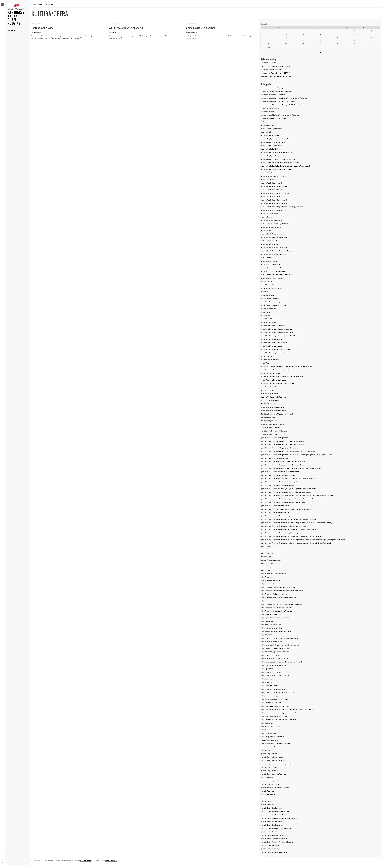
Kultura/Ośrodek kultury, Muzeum (271, 339)
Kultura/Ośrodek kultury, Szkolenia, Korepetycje (276, 353)
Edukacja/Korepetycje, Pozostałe (271, 129)
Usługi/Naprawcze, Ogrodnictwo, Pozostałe (275, 652)
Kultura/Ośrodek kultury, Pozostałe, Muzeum (275, 349)
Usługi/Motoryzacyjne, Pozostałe (271, 625)
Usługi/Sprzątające (267, 723)
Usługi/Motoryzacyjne (268, 621)
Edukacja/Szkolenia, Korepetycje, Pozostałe (275, 224)
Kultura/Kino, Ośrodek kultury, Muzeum (273, 302)
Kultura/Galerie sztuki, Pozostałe (271, 288)
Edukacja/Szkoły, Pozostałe (270, 241)
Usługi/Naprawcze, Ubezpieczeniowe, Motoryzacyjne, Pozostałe (282, 662)
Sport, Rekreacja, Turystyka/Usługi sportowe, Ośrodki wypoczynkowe (283, 533)
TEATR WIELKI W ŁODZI (42, 27)
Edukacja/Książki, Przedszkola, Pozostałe (274, 142)
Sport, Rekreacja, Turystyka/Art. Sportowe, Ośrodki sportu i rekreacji (283, 441)
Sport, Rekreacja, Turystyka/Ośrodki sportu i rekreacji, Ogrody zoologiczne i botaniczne (289, 478)
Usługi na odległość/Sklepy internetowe (273, 574)
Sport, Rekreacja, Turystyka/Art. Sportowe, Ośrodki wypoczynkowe (282, 444)
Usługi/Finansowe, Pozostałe (270, 580)
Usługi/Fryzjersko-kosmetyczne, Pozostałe (275, 618)
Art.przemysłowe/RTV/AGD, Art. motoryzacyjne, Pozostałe (280, 115)
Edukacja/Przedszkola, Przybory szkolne (274, 186)
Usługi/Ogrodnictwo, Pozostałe (271, 672)
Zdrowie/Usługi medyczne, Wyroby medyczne (275, 743)
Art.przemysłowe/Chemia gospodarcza (273, 95)
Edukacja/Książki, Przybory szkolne (272, 146)
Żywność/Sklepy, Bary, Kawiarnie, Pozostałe (275, 811)
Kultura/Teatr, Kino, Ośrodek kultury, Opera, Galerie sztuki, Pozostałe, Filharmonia (287, 366)
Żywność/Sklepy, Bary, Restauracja (272, 825)
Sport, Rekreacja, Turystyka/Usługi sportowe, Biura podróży (280, 516)
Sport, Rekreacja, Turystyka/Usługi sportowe (275, 512)
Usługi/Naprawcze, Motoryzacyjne (272, 642)
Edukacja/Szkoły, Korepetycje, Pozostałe (274, 237)
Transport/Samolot (267, 563)
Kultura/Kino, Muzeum (268, 295)
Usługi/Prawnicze (266, 682)
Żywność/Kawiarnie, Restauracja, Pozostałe (275, 788)
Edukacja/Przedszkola (268, 180)
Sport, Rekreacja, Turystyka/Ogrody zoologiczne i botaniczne (280, 472)
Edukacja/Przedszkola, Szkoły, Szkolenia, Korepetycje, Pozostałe (282, 207)
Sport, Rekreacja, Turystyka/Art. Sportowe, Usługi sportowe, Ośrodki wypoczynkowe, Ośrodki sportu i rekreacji (296, 455)
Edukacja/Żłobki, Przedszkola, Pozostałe (274, 268)
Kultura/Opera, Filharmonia (269, 319)
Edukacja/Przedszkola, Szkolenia (271, 190)
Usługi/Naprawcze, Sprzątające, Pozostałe (274, 658)
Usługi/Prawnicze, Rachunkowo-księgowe (274, 689)
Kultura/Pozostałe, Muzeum (270, 360)
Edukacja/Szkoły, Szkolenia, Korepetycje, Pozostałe (277, 251)
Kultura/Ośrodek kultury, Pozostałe (272, 346)
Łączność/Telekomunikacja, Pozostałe (273, 397)
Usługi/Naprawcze (266, 635)
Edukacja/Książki (266, 132)
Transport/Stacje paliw (268, 567)
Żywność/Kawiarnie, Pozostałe (271, 781)
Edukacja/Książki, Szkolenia (269, 149)
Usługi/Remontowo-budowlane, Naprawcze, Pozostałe (278, 713)
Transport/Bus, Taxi (267, 553)
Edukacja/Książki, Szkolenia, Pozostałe (273, 156)
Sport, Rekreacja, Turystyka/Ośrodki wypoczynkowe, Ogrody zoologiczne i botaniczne (288, 489)
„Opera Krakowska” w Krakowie (126, 27)
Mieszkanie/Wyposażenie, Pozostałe (273, 424)
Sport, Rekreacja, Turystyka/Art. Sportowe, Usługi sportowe (280, 448)
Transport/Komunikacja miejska (271, 560)
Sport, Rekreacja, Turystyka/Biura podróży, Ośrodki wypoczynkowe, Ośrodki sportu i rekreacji (291, 468)
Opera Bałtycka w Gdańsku (201, 27)
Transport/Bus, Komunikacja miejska (272, 550)
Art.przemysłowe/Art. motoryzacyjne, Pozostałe (276, 91)
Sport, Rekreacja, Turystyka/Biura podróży (274, 458)
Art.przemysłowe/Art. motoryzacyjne (273, 88)
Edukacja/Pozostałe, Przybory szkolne (273, 176)
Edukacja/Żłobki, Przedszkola (270, 264)
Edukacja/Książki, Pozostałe (270, 135)
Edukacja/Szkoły (266, 230)
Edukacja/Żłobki (266, 258)
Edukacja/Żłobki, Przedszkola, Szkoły (273, 271)
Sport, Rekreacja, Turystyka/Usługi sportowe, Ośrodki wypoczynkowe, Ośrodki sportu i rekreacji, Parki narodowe (297, 543)
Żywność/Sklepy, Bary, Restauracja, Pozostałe (276, 828)
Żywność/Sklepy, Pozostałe (270, 845)
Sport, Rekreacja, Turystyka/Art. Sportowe (274, 438)
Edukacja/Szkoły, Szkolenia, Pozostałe (273, 254)
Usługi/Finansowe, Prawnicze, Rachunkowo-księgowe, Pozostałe (282, 591)
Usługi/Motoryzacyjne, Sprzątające (272, 628)
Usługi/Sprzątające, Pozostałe (270, 726)
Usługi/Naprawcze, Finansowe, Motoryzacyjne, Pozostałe (279, 638)
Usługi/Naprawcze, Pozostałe (270, 655)
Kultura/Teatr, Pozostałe (268, 387)
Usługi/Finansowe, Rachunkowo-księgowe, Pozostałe (278, 597)
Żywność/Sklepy (266, 801)
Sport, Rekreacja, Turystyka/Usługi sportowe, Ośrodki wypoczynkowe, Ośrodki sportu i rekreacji (292, 536)
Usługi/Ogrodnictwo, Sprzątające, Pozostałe (275, 675)
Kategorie (11, 30)
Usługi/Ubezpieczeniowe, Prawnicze (272, 737)
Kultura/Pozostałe (266, 356)
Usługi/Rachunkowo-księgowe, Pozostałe (274, 699)
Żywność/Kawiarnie (267, 777)
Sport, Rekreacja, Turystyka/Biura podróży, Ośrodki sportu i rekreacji (283, 461)
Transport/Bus (265, 546)
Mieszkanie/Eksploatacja (269, 404)
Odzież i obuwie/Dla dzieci (269, 434)
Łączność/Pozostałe (267, 390)
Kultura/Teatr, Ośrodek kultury (270, 373)
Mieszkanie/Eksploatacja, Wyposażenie (273, 411)
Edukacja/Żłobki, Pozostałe (269, 261)
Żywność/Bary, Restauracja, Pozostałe (273, 774)
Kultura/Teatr (265, 363)
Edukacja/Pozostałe (267, 173)
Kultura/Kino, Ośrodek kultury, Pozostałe (274, 305)
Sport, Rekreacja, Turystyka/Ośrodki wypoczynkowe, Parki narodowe (283, 502)
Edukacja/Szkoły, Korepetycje (270, 234)
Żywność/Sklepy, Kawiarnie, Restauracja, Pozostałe (277, 842)
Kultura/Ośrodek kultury (268, 322)
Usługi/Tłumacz (266, 730)
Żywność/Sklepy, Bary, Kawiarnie (271, 808)
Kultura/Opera (36, 23)
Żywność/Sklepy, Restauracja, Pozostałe (274, 852)
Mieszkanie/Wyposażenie (269, 421)
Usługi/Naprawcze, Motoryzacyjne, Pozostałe (275, 648)
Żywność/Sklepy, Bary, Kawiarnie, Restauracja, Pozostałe (279, 818)
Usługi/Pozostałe (266, 679)
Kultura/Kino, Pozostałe (268, 309)
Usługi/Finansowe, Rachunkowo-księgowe (274, 594)
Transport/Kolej (266, 557)
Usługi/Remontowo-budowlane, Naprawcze (275, 706)
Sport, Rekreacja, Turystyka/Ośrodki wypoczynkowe (277, 485)
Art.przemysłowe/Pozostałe (270, 108)
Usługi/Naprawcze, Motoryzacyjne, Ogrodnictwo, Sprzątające (280, 645)
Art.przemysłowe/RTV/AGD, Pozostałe (273, 118)
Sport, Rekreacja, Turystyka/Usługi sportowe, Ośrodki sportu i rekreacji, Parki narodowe (289, 529)
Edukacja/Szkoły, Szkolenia (269, 244)
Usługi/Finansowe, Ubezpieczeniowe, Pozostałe (276, 608)
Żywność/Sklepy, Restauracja (270, 849)
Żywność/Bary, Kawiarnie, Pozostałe (272, 757)
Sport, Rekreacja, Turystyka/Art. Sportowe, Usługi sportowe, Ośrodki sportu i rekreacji (288, 451)
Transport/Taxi (265, 570)
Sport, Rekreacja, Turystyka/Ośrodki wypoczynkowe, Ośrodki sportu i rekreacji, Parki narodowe (291, 499)
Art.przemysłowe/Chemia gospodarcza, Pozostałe (277, 101)
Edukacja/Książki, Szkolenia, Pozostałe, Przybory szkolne (279, 159)
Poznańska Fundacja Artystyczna (271, 70)
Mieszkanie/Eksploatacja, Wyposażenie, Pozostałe (277, 414)
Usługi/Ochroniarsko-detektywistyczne (273, 665)
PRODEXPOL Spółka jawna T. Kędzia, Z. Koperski (276, 76)
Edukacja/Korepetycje (268, 125)
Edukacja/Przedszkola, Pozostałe (271, 183)
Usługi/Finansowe (266, 577)
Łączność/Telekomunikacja (269, 394)
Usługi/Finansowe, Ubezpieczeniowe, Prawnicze (276, 611)
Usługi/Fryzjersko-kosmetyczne (271, 614)
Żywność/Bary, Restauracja (269, 771)
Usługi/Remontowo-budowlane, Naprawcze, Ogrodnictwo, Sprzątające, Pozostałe (287, 709)
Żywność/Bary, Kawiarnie (269, 754)
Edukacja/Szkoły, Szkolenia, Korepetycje (274, 247)
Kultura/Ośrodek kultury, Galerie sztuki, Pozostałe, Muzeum (280, 336)
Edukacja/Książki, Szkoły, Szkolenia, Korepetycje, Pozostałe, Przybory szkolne (286, 166)
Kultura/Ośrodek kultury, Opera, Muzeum (274, 343)
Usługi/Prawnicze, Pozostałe (270, 686)
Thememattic (111, 861)
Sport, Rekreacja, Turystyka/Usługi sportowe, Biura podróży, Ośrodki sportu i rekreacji (288, 519)
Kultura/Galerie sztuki (267, 285)
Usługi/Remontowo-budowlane (271, 703)
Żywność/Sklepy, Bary (268, 805)
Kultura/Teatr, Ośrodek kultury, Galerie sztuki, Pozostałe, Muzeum (282, 377)
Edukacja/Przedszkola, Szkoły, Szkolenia (274, 203)
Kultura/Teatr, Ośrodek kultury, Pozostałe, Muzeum (277, 383)
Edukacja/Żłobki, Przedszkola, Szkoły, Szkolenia (276, 275)
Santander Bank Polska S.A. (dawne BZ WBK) (275, 73)
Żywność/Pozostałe (267, 791)
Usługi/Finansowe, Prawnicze (270, 584)
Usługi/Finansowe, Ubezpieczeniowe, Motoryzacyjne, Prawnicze (281, 604)
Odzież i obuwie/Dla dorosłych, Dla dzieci (274, 431)
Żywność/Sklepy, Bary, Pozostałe (271, 822)
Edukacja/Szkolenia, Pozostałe (271, 227)
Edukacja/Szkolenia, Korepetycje (271, 220)
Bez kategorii (265, 122)
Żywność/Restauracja (268, 794)
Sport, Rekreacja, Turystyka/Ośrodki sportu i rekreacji (278, 475)
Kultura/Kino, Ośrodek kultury (270, 298)
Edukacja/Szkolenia (267, 217)
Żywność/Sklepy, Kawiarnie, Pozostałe (273, 835)
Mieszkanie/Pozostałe (268, 417)
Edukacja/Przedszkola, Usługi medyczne (274, 210)
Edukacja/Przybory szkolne (269, 214)
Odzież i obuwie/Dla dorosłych (270, 428)
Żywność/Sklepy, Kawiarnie (269, 832)
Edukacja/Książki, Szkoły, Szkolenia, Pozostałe (276, 169)
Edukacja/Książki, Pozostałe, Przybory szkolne (276, 139)
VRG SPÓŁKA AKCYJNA (268, 63)
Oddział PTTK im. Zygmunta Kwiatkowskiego (275, 66)
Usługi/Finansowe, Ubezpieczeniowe (272, 601)
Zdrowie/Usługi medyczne (269, 740)
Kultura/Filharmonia (267, 281)
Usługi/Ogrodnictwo (267, 669)
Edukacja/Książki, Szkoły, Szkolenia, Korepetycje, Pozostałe (280, 163)
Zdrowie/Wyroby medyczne (270, 747)
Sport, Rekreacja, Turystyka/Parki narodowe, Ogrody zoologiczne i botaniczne (286, 509)
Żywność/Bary (265, 750)
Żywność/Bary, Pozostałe (269, 767)
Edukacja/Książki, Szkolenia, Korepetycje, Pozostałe (277, 152)
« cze (319, 52)
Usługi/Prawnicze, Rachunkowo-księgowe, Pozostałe (278, 692)
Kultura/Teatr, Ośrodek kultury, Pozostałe (274, 380)
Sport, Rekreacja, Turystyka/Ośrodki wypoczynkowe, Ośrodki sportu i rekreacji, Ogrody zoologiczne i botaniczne (297, 495)
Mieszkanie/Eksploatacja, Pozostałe (272, 407)
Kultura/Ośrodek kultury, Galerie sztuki (273, 326)
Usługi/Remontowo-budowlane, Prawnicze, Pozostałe (278, 720)
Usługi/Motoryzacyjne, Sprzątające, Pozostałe (276, 631)
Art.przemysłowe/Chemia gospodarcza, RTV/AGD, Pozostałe (281, 105)
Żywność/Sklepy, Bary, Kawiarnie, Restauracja (275, 815)
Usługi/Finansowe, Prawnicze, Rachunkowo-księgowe (278, 587)
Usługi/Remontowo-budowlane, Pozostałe (274, 716)
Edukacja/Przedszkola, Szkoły (270, 197)
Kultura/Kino (265, 292)
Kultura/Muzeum (266, 312)
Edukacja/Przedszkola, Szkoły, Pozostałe (274, 200)
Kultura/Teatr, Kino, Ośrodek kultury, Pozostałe (276, 370)
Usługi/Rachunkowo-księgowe (270, 696)
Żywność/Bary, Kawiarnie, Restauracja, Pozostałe (277, 764)
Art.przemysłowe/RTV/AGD (269, 112)
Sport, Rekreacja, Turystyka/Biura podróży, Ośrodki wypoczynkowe (282, 465)
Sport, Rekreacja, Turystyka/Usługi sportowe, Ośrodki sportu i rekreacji (283, 526)
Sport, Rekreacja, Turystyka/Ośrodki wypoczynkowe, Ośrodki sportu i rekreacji (286, 492)
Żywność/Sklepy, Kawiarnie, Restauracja (274, 839)
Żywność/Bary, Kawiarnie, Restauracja (273, 760)
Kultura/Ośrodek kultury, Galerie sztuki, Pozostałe (277, 332)
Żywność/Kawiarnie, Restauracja (271, 784)
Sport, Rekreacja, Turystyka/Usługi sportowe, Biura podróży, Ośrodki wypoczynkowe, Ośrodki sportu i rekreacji (296, 523)
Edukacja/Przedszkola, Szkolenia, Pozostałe (275, 193)
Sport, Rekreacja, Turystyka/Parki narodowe (275, 506)
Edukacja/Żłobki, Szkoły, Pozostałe (272, 278)
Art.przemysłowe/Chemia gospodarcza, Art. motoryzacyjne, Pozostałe (284, 98)
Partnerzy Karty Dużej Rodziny (15, 18)
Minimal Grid (85, 861)
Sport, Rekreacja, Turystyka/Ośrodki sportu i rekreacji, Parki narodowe (283, 482)
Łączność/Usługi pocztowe (270, 400)
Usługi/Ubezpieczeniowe (269, 733)
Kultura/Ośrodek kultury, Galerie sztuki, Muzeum (276, 329)
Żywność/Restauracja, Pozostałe (271, 798)
